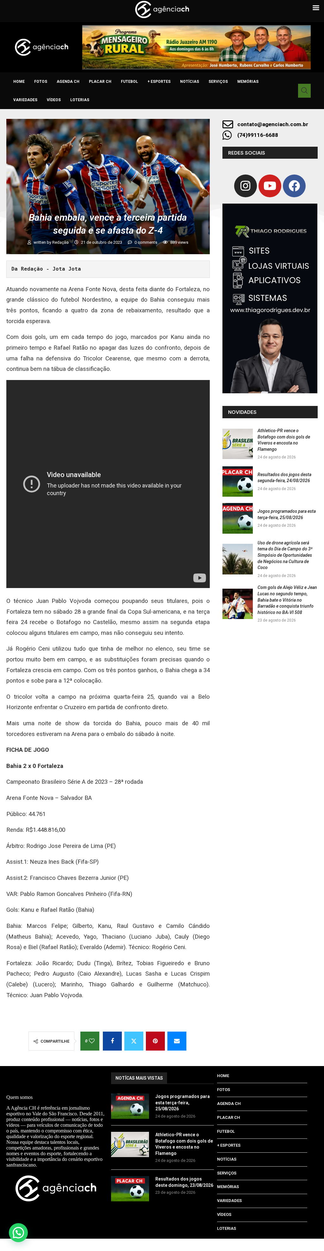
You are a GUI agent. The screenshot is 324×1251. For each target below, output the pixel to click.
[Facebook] (294, 186)
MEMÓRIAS (248, 81)
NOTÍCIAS (189, 81)
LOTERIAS (79, 100)
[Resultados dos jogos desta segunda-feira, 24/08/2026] (237, 481)
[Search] (304, 91)
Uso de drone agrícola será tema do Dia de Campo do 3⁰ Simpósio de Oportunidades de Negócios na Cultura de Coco (285, 555)
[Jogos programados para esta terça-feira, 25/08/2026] (237, 518)
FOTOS (40, 81)
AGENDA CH (68, 81)
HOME (19, 81)
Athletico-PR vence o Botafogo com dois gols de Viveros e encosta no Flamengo (184, 1144)
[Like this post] (92, 1041)
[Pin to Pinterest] (155, 1041)
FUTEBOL (129, 81)
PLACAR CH (100, 81)
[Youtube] (270, 186)
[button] (18, 1232)
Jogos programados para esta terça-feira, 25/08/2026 (182, 1102)
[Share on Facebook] (112, 1041)
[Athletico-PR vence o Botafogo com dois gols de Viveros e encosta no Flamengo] (237, 444)
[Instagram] (245, 186)
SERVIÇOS (218, 81)
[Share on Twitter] (133, 1041)
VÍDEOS (54, 100)
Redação (61, 242)
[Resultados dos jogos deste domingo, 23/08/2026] (130, 1188)
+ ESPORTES (159, 81)
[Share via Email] (176, 1041)
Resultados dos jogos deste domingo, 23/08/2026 (184, 1182)
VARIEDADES (25, 100)
